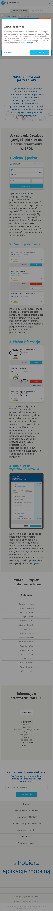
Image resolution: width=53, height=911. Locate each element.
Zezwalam (39, 53)
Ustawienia (8, 52)
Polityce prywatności (28, 43)
